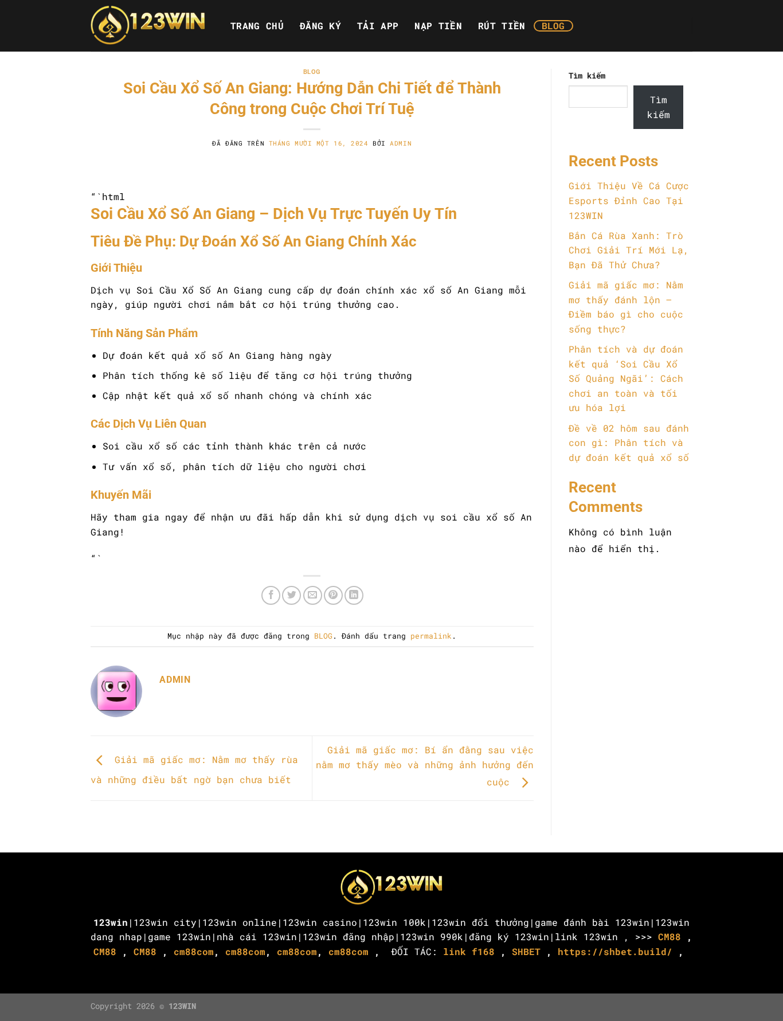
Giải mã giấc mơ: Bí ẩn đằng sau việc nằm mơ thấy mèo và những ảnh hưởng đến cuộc (425, 766)
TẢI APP (377, 26)
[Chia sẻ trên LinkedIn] (353, 595)
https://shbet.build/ (615, 951)
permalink (431, 635)
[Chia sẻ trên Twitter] (291, 595)
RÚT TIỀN (502, 26)
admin (401, 143)
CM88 (669, 936)
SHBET (526, 951)
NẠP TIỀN (438, 26)
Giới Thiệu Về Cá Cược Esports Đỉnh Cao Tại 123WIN (629, 200)
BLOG (553, 26)
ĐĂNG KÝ (320, 26)
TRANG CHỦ (257, 26)
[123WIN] (148, 26)
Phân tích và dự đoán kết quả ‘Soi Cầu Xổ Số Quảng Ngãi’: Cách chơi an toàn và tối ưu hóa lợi (626, 378)
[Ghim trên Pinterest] (333, 595)
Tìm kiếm (587, 75)
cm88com (194, 951)
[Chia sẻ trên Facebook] (270, 595)
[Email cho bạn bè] (312, 595)
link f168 (469, 951)
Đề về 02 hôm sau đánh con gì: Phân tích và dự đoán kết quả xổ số (629, 442)
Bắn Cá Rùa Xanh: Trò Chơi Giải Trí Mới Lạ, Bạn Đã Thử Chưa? (629, 250)
